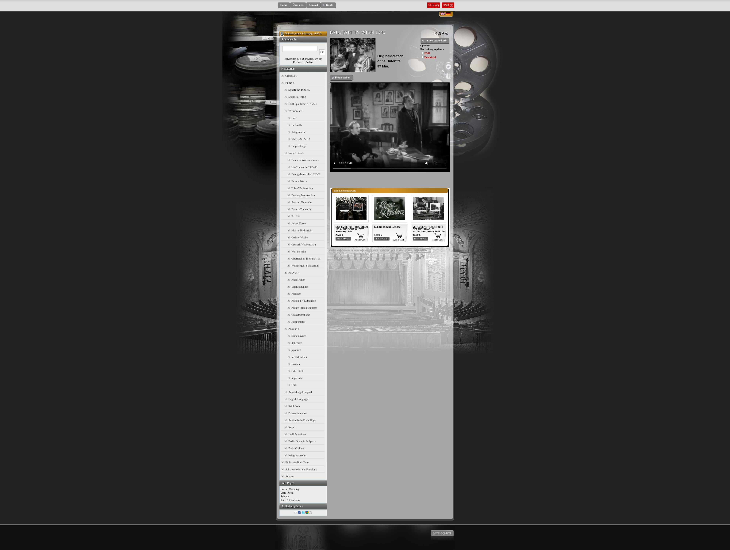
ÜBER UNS (287, 492)
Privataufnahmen (297, 413)
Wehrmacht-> (295, 111)
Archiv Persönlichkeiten (304, 307)
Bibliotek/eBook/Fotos (297, 462)
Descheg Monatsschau (303, 195)
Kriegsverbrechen (297, 455)
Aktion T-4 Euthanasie (303, 300)
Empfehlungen (299, 146)
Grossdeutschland (300, 314)
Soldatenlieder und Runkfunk (301, 469)
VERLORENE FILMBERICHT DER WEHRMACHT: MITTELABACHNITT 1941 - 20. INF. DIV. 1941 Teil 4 (429, 230)
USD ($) (448, 5)
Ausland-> (294, 329)
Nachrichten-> (296, 153)
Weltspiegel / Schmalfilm (305, 265)
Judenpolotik (298, 322)
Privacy (285, 496)
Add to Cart (360, 239)
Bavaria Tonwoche (301, 209)
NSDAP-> (294, 272)
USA (294, 385)
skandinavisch (298, 336)
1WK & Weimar (297, 434)
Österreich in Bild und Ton (305, 258)
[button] (284, 5)
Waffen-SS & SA (300, 139)
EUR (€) (433, 5)
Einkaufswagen (292, 33)
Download (430, 57)
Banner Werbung (290, 489)
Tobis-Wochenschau (302, 188)
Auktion (289, 476)
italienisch (296, 343)
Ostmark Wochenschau (303, 244)
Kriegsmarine (298, 132)
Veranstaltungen (299, 286)
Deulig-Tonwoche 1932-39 (305, 174)
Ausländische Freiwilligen (302, 420)
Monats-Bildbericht (301, 230)
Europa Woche (299, 181)
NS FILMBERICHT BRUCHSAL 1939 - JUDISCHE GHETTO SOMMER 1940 (352, 229)
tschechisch (297, 371)
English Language (298, 399)
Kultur (291, 427)
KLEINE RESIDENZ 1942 (387, 227)
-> (289, 83)
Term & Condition (290, 500)
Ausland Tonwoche (301, 202)
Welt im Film (298, 251)
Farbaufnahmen (296, 448)
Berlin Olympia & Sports (302, 441)
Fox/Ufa (295, 216)
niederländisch (299, 357)
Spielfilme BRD (297, 97)
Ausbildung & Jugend (300, 392)
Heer (294, 118)
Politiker (296, 293)
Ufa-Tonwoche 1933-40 (304, 167)
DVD (427, 53)
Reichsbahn (294, 406)
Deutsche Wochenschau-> (305, 160)
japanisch (296, 350)
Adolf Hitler (298, 279)
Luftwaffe (296, 125)
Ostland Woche (299, 237)
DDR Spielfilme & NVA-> (302, 104)
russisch (295, 364)
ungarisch (296, 378)
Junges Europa (299, 223)
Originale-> (291, 75)
